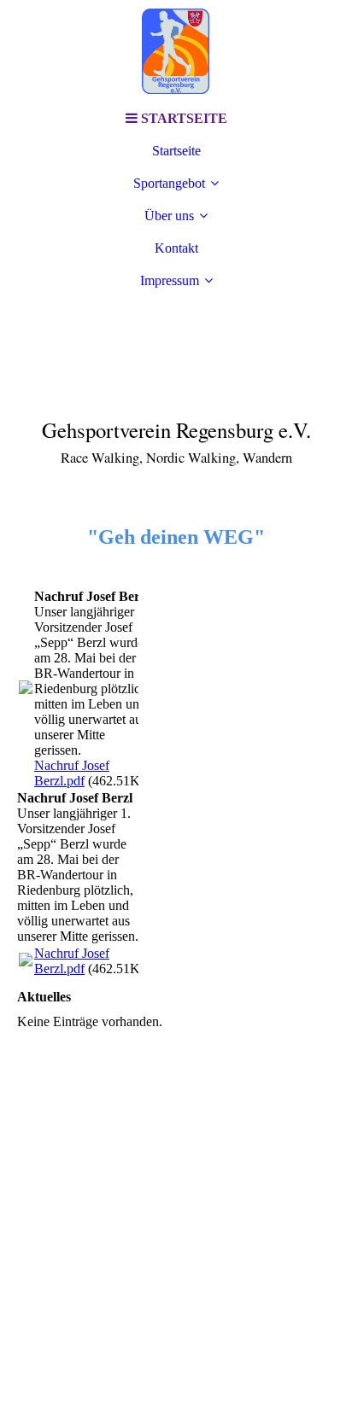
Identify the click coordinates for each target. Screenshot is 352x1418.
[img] (176, 51)
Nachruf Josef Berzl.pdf (71, 773)
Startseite (176, 150)
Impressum (169, 280)
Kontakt (176, 248)
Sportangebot (169, 183)
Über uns (169, 215)
